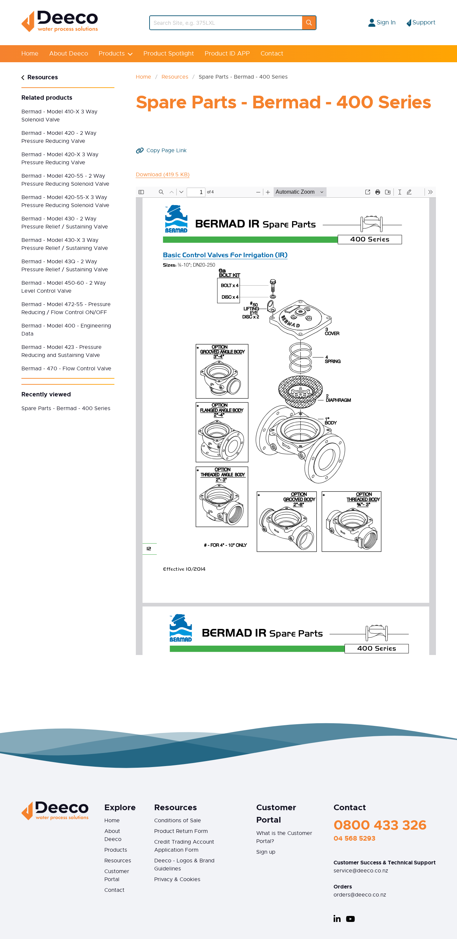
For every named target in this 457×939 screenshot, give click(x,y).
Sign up (265, 852)
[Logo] (59, 30)
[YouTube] (350, 919)
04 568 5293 (354, 838)
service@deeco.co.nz (361, 870)
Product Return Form (181, 831)
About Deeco (68, 53)
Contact (272, 53)
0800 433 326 (380, 825)
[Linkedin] (337, 919)
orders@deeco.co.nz (360, 894)
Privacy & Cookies (177, 879)
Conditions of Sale (177, 820)
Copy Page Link (167, 150)
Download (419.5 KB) (163, 174)
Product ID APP (227, 53)
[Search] (309, 22)
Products (112, 53)
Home (29, 53)
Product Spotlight (169, 53)
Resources (175, 77)
